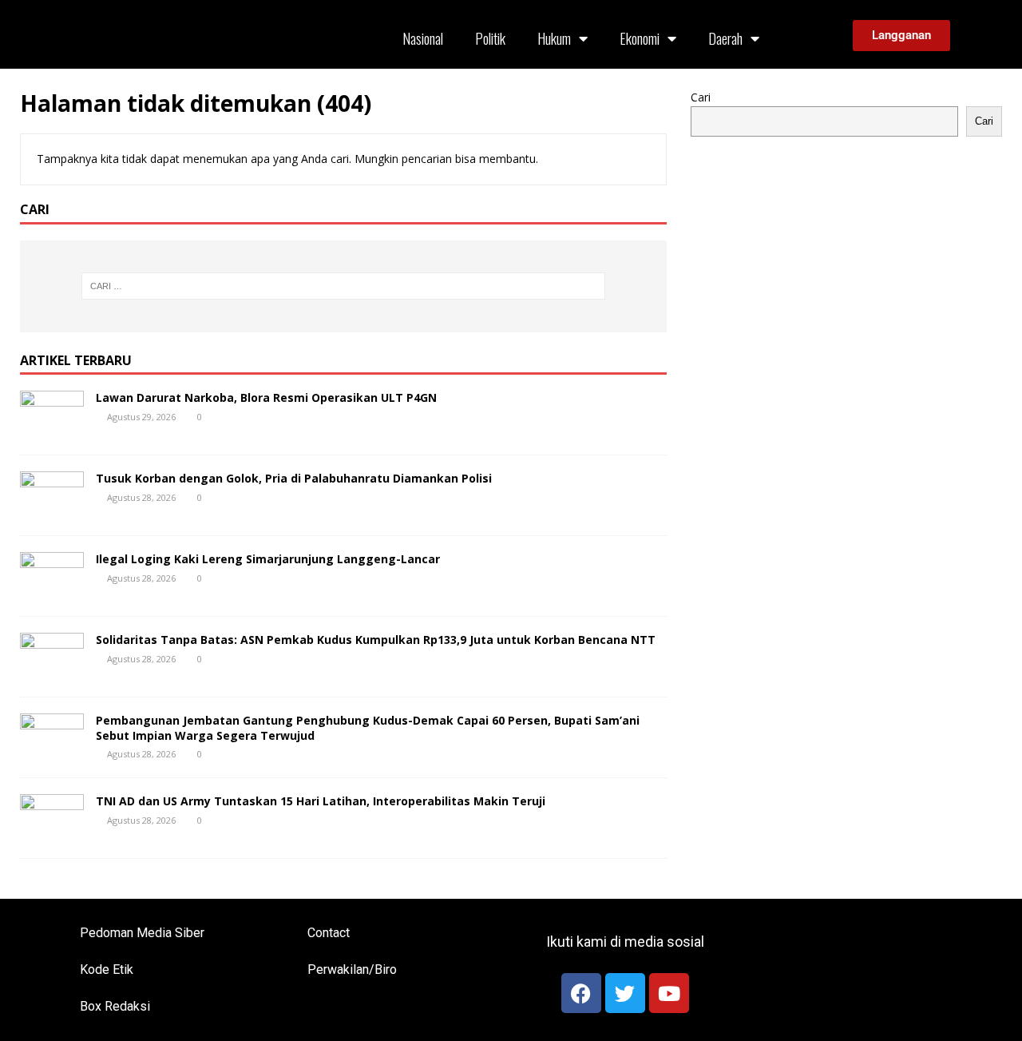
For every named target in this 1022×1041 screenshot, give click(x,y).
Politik (490, 38)
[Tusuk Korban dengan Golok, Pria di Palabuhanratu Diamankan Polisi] (52, 510)
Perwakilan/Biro (352, 969)
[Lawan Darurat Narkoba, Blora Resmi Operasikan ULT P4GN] (52, 429)
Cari (701, 97)
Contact (328, 932)
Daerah (725, 38)
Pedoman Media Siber (142, 932)
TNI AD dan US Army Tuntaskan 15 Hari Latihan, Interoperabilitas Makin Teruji (320, 801)
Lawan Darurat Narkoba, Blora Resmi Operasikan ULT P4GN (266, 397)
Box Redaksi (115, 1006)
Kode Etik (106, 969)
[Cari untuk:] (343, 286)
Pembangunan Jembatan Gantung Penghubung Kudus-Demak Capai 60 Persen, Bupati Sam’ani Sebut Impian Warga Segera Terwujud (368, 727)
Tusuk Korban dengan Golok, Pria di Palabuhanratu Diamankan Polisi (294, 478)
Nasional (422, 38)
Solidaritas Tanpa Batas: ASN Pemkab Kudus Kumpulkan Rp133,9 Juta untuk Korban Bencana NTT (376, 639)
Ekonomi (640, 38)
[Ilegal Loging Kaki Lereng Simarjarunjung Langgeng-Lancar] (52, 590)
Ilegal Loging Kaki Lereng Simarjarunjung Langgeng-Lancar (268, 558)
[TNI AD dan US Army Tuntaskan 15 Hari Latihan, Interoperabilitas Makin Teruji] (52, 832)
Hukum (554, 38)
